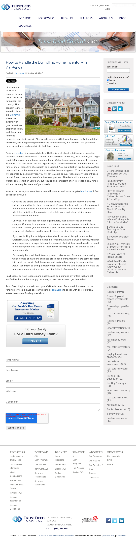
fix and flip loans (116, 322)
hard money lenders (118, 334)
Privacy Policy (109, 535)
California (15, 114)
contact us (57, 289)
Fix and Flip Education (115, 377)
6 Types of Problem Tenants (118, 238)
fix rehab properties (118, 307)
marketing (86, 191)
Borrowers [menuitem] (46, 18)
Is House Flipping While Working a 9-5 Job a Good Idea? (118, 219)
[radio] (118, 80)
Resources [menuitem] (24, 25)
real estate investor (118, 370)
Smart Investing (118, 327)
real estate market (117, 399)
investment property (118, 392)
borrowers (115, 413)
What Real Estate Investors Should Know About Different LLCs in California (116, 266)
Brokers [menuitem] (67, 18)
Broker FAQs (60, 469)
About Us (96, 452)
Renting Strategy (116, 384)
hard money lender (117, 419)
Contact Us (94, 477)
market (19, 153)
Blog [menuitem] (122, 18)
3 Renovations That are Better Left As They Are (118, 173)
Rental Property (118, 409)
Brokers (61, 452)
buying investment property (117, 355)
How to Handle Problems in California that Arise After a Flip (118, 195)
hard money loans (117, 341)
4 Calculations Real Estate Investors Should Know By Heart (117, 208)
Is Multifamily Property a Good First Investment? (117, 183)
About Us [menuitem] (106, 18)
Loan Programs (41, 460)
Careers (92, 473)
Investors (17, 452)
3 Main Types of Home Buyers (116, 255)
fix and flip (115, 291)
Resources (115, 452)
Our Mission (94, 461)
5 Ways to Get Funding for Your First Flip (116, 229)
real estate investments (116, 363)
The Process (15, 480)
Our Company (95, 456)
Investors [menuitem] (24, 18)
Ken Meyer (19, 73)
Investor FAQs (16, 493)
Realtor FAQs (78, 472)
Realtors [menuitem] (86, 18)
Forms (110, 464)
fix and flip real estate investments (117, 298)
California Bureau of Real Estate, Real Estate (56, 535)
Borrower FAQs (41, 469)
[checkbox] (118, 82)
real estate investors (118, 348)
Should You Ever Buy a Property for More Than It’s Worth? (118, 246)
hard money (116, 404)
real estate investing (118, 315)
